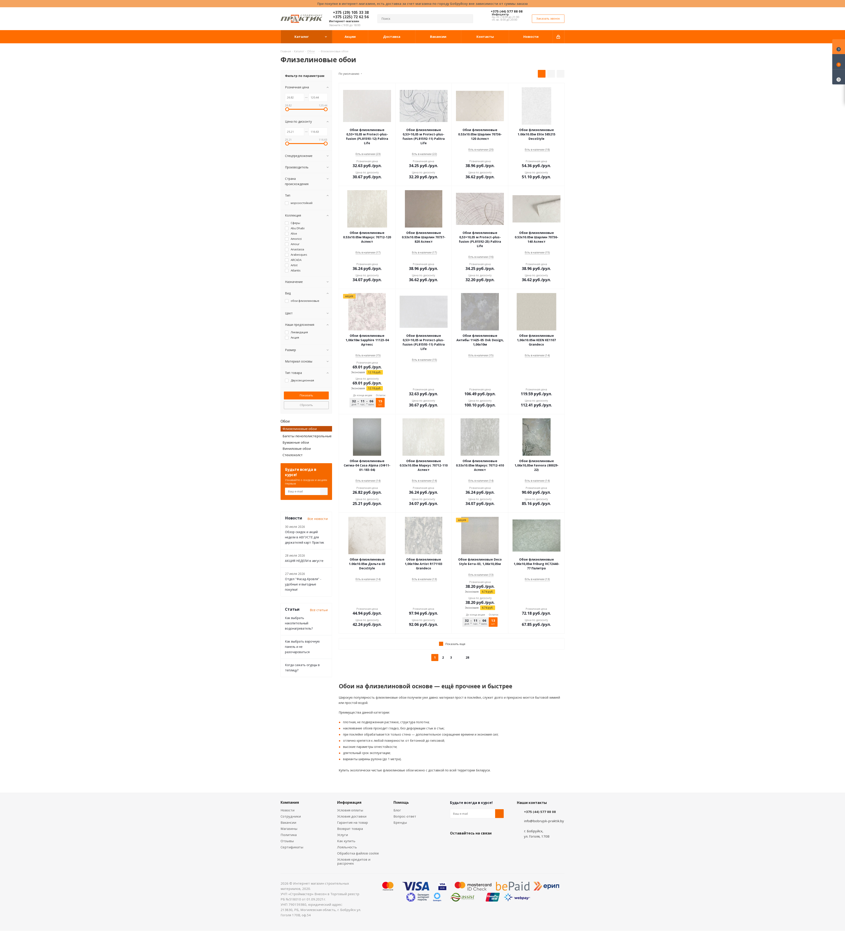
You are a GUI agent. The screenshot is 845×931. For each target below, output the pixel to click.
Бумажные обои (296, 442)
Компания (290, 802)
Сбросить (306, 405)
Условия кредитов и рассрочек (353, 861)
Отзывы (287, 841)
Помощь (401, 802)
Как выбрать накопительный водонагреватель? (299, 623)
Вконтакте (454, 843)
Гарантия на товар (352, 822)
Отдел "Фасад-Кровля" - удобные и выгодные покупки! (303, 584)
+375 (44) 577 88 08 (507, 11)
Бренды (400, 822)
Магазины (289, 828)
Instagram (476, 843)
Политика (289, 835)
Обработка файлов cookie (358, 853)
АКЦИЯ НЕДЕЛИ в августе (304, 561)
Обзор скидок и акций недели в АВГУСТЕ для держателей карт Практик (304, 537)
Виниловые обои (297, 448)
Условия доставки (351, 816)
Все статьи (319, 610)
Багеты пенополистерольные (307, 436)
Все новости (317, 518)
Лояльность (347, 847)
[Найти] (468, 18)
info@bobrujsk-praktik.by (544, 821)
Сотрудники (291, 816)
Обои (285, 421)
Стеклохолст (293, 455)
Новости (287, 810)
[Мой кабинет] (558, 36)
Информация (349, 802)
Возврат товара (350, 828)
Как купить (346, 841)
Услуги (342, 835)
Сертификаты (292, 847)
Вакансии (288, 822)
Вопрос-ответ (404, 816)
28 (467, 657)
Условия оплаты (350, 810)
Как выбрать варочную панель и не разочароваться (302, 646)
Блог (397, 810)
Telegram (487, 843)
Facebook (465, 843)
